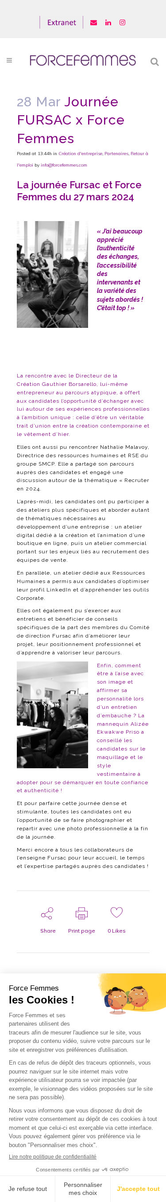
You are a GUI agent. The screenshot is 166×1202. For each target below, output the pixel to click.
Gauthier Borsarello (69, 384)
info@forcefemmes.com (64, 165)
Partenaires (116, 153)
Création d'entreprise (80, 153)
